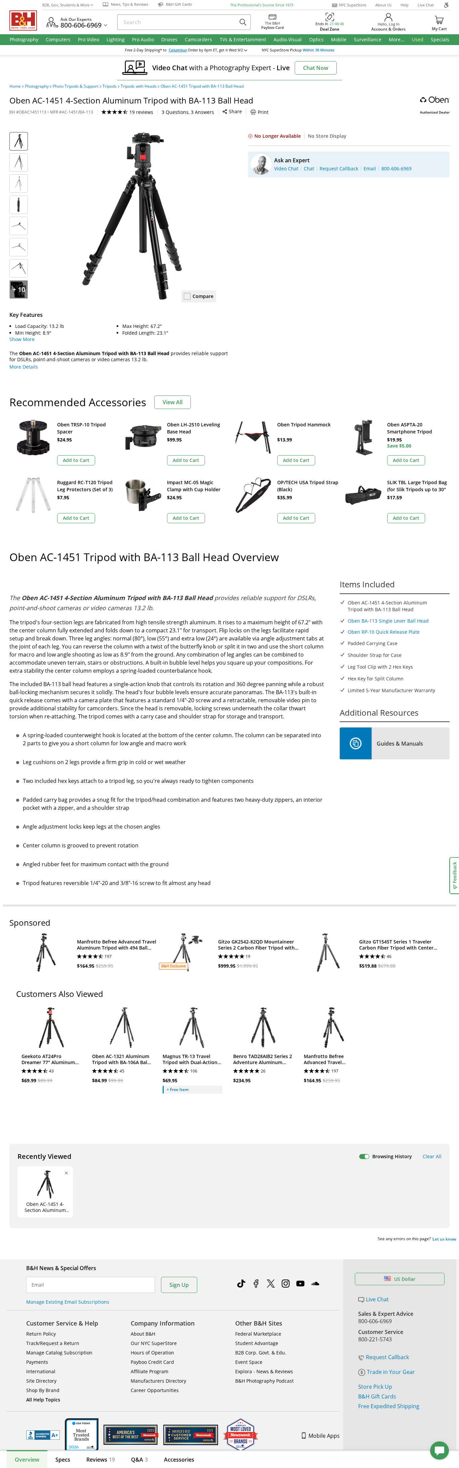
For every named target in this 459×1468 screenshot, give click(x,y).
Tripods (109, 86)
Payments (37, 1362)
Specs (62, 1459)
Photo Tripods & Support (75, 86)
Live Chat (426, 4)
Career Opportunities (155, 1390)
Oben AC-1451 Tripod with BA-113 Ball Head (202, 86)
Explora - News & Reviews (264, 1371)
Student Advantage (256, 1343)
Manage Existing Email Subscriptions (67, 1302)
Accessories (179, 1459)
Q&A (139, 1459)
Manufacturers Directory (158, 1381)
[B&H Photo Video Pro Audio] (25, 20)
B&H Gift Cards (377, 1396)
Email (38, 1285)
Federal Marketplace (258, 1334)
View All (172, 402)
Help (405, 4)
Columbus (178, 50)
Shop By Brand (42, 1390)
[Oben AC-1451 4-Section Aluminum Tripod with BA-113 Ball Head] (132, 216)
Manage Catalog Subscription (59, 1352)
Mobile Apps (324, 1435)
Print (263, 112)
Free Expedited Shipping (388, 1406)
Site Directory (41, 1381)
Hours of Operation (152, 1352)
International (40, 1371)
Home (15, 86)
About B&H (143, 1334)
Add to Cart (76, 460)
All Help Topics (43, 1399)
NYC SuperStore (352, 4)
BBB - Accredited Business (43, 1435)
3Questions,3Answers (188, 112)
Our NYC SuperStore (154, 1343)
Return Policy (41, 1334)
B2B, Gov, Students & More (65, 4)
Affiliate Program (149, 1371)
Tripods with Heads (139, 86)
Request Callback (387, 1357)
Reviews (100, 1459)
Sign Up (179, 1285)
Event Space (248, 1362)
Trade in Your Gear (391, 1372)
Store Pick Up (375, 1386)
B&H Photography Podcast (264, 1381)
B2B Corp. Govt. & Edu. (260, 1352)
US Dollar (404, 1279)
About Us (383, 4)
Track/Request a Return (52, 1343)
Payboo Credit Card (152, 1362)
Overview (27, 1459)
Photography (37, 86)
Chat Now (315, 68)
